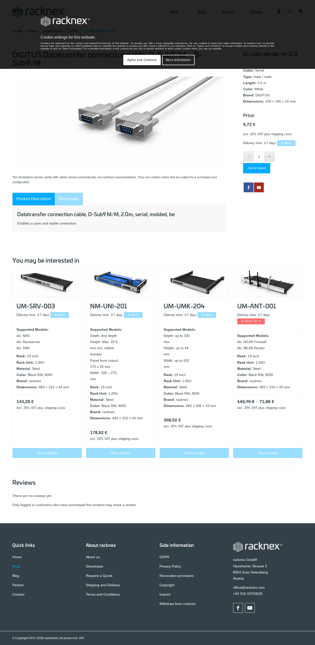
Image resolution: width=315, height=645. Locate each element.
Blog (15, 576)
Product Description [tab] (33, 199)
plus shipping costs (278, 134)
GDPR (164, 557)
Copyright (166, 585)
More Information (178, 60)
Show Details (47, 453)
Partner (18, 585)
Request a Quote (99, 576)
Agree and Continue (142, 60)
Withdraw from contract (177, 604)
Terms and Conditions (103, 594)
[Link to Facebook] (238, 608)
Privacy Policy (170, 566)
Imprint (164, 594)
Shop (16, 566)
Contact (18, 594)
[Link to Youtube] (259, 187)
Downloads (94, 566)
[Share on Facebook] (248, 187)
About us (93, 557)
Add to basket (257, 168)
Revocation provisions (176, 576)
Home (17, 557)
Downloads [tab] (69, 199)
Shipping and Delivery (103, 585)
